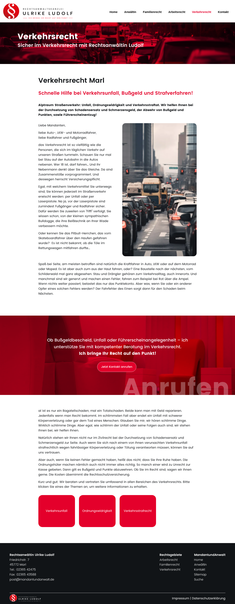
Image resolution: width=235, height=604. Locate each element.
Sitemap (200, 574)
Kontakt (223, 12)
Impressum (180, 598)
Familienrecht (152, 12)
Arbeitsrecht (176, 12)
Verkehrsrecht (201, 12)
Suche (198, 579)
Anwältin (130, 12)
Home (114, 12)
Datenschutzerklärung (208, 598)
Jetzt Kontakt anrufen (116, 367)
